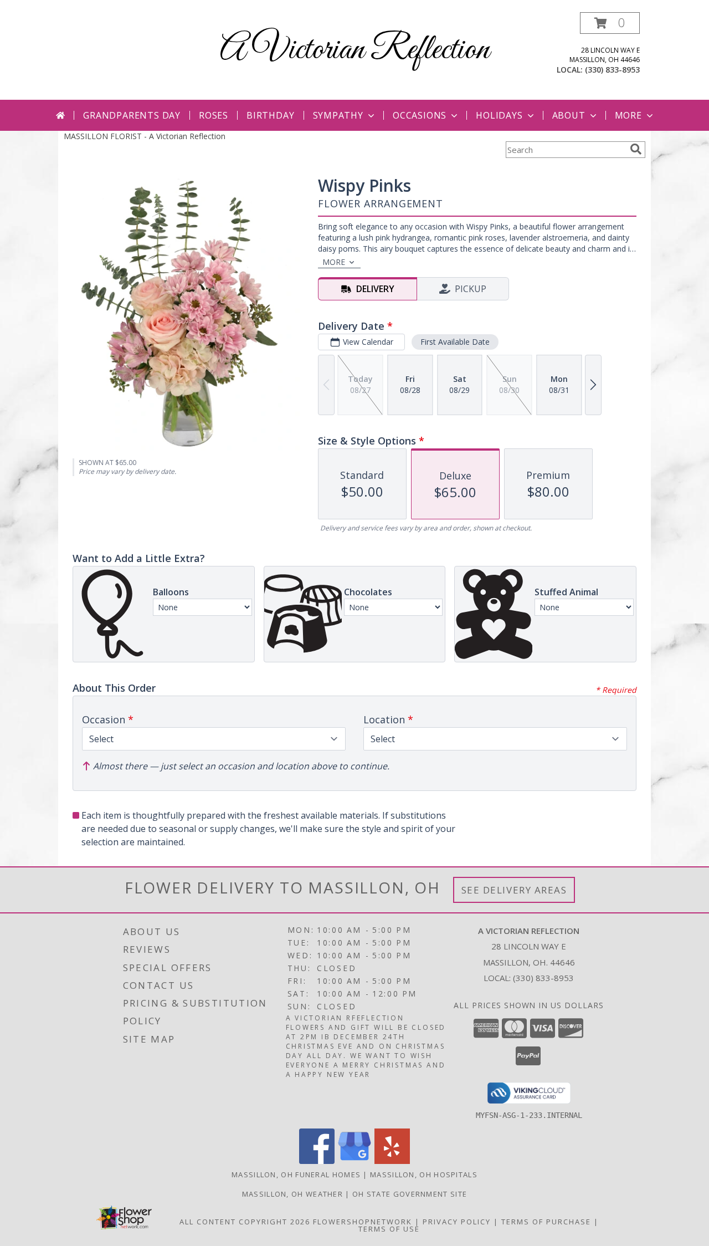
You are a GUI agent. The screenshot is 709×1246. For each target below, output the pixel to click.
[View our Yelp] (392, 1161)
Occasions (419, 115)
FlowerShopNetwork (362, 1222)
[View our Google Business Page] (354, 1161)
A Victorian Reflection (355, 50)
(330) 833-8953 (612, 69)
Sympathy (338, 115)
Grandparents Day (132, 115)
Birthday (270, 115)
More (628, 115)
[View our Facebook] (317, 1161)
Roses (213, 115)
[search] (636, 149)
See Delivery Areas (514, 890)
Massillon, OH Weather (292, 1194)
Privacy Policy (457, 1222)
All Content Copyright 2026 (244, 1222)
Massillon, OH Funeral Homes (296, 1174)
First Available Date (455, 341)
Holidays (499, 115)
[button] (610, 23)
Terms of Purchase (546, 1222)
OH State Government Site (409, 1194)
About (568, 115)
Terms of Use (389, 1229)
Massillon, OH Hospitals (423, 1174)
